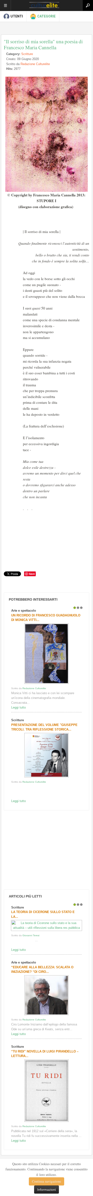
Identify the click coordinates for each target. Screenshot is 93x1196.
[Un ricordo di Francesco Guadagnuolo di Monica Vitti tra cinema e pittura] (46, 684)
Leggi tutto (18, 707)
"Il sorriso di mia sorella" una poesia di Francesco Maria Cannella (43, 44)
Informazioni (46, 1189)
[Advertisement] (38, 850)
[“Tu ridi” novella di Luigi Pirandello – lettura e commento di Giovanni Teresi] (46, 1122)
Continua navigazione (46, 1181)
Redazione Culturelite (35, 64)
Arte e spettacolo (23, 610)
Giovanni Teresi (30, 935)
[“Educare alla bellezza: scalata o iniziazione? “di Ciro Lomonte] (46, 1015)
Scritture (27, 54)
